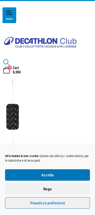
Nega (47, 189)
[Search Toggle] (6, 62)
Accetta (47, 175)
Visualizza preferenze (47, 203)
